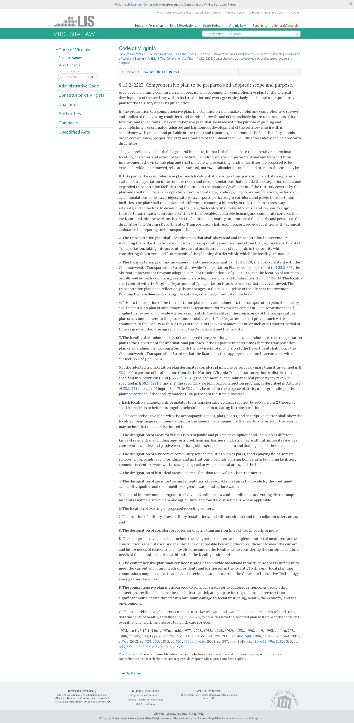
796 (271, 641)
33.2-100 (126, 372)
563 (278, 635)
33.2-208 (273, 278)
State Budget (212, 25)
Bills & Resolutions (183, 25)
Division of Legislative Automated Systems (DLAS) (225, 718)
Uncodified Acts (74, 132)
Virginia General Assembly (174, 12)
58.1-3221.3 (151, 383)
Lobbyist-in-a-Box (177, 713)
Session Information (149, 25)
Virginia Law (237, 25)
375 (180, 646)
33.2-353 (285, 267)
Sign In (257, 718)
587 (165, 635)
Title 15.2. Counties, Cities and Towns (171, 54)
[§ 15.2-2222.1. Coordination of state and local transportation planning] (123, 72)
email (175, 72)
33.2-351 (130, 388)
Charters (67, 104)
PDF (163, 72)
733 (156, 641)
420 (255, 641)
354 (130, 646)
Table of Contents (131, 54)
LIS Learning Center (139, 4)
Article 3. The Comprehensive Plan (170, 58)
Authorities (69, 113)
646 (194, 641)
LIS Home (159, 713)
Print (151, 72)
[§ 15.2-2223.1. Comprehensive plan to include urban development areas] (137, 72)
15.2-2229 (243, 262)
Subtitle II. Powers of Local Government (226, 54)
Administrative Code (78, 85)
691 (209, 635)
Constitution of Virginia (81, 95)
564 (286, 635)
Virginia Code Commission (145, 695)
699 (248, 635)
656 (202, 641)
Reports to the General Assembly (275, 25)
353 (122, 646)
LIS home (253, 12)
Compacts (68, 122)
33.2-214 (242, 272)
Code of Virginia (74, 49)
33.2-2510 (180, 377)
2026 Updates (69, 65)
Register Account (275, 12)
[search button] (297, 34)
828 (279, 641)
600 (145, 635)
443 (232, 641)
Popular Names (70, 58)
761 (125, 641)
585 (137, 635)
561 (179, 641)
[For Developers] (213, 698)
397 (225, 641)
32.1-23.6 (192, 616)
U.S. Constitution (145, 704)
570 (158, 646)
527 (270, 635)
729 (148, 641)
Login (295, 12)
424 (137, 646)
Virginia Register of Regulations (145, 699)
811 (186, 635)
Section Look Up (68, 71)
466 (240, 635)
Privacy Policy (235, 12)
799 (217, 635)
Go (92, 77)
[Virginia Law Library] (109, 701)
